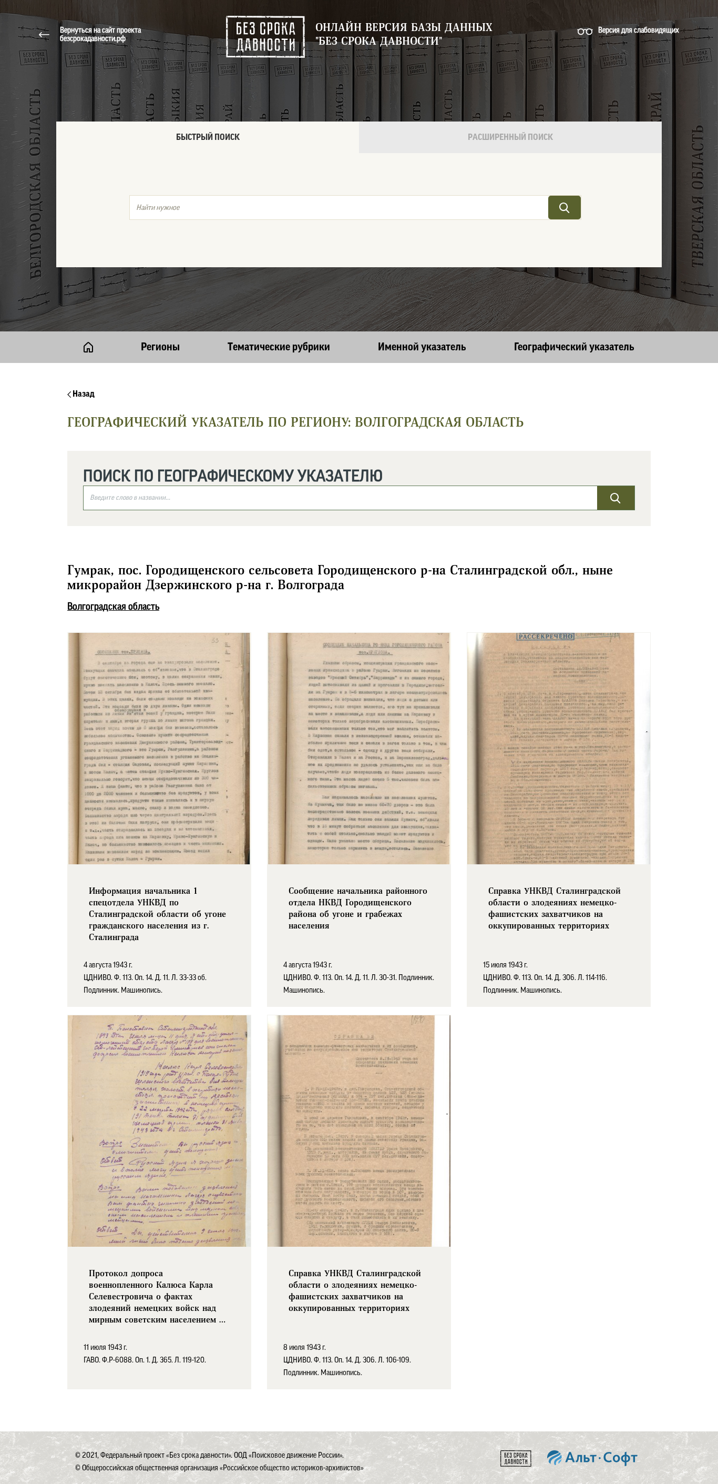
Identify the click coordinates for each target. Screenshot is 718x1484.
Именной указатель (422, 347)
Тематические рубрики (279, 347)
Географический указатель (574, 347)
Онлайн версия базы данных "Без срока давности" (404, 34)
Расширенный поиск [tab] (510, 137)
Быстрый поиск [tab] (208, 137)
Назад (83, 394)
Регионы (160, 347)
